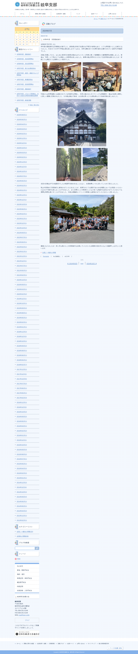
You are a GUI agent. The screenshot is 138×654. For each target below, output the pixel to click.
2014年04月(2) (22, 511)
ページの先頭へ (115, 648)
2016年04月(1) (22, 426)
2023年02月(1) (22, 214)
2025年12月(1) (22, 138)
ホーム (22, 14)
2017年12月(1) (22, 369)
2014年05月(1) (22, 506)
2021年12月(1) (22, 256)
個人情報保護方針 (104, 643)
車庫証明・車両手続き (24, 578)
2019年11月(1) (22, 298)
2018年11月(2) (22, 336)
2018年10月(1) (22, 341)
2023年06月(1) (22, 209)
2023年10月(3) (22, 204)
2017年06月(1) (22, 388)
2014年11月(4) (22, 487)
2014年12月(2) (22, 482)
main (82, 263)
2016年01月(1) (22, 435)
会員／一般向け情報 (49, 252)
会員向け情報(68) (23, 536)
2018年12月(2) (22, 332)
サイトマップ (92, 643)
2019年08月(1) (22, 313)
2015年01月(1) (22, 478)
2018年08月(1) (22, 350)
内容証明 (20, 586)
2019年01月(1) (22, 327)
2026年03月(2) (22, 129)
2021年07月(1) (22, 266)
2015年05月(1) (22, 464)
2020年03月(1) (22, 289)
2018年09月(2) (22, 346)
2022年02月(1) (22, 247)
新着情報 (52, 643)
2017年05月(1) (22, 393)
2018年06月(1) (22, 355)
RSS (18, 559)
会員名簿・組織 (60, 14)
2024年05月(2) (22, 181)
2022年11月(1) (22, 223)
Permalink (46, 256)
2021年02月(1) (22, 275)
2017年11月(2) (22, 374)
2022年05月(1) (22, 242)
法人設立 (20, 566)
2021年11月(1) (22, 261)
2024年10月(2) (22, 171)
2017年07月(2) (22, 383)
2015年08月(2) (22, 454)
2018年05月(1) (22, 360)
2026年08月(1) (22, 115)
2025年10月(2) (22, 148)
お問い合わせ (112, 14)
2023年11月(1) (22, 200)
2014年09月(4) (22, 497)
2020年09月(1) (22, 284)
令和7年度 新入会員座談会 (26, 68)
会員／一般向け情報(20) (25, 531)
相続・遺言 (21, 574)
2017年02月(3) (22, 398)
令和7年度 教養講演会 (25, 79)
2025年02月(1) (22, 157)
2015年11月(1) (22, 440)
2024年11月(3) (22, 167)
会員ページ (94, 14)
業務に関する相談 (40, 14)
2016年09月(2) (22, 416)
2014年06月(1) (22, 501)
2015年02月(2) (22, 473)
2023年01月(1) (22, 218)
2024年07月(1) (22, 176)
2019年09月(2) (22, 308)
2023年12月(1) (22, 195)
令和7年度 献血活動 (24, 100)
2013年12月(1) (22, 515)
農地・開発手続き (23, 570)
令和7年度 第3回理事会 (25, 84)
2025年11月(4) (22, 143)
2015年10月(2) (22, 445)
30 (23, 44)
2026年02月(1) (22, 133)
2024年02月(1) (22, 185)
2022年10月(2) (22, 228)
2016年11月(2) (22, 407)
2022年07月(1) (22, 237)
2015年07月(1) (22, 459)
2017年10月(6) (22, 379)
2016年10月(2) (22, 412)
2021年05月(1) (22, 270)
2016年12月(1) (22, 402)
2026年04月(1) (22, 124)
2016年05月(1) (22, 421)
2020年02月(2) (22, 294)
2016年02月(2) (22, 431)
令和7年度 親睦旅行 (24, 89)
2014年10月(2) (22, 492)
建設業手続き (21, 582)
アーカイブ (23, 110)
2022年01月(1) (22, 251)
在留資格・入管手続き (24, 590)
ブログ (26, 620)
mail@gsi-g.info (24, 615)
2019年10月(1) (22, 303)
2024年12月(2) (22, 162)
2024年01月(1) (22, 190)
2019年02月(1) (22, 322)
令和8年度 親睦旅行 (24, 54)
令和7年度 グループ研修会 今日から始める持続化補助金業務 (28, 94)
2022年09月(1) (22, 233)
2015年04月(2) (22, 468)
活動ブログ (103, 18)
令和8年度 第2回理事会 (25, 59)
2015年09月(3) (22, 449)
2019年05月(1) (22, 317)
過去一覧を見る (34, 105)
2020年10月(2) (22, 280)
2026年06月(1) (22, 119)
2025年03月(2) (22, 152)
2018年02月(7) (22, 364)
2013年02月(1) (22, 520)
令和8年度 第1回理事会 (25, 63)
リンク (78, 14)
